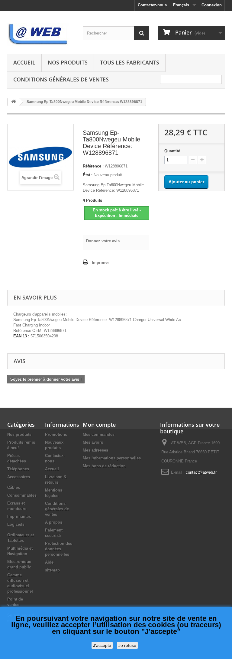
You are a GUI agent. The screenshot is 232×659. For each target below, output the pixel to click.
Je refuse (127, 645)
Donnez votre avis (103, 241)
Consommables (22, 495)
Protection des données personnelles (58, 549)
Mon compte (99, 424)
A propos (53, 522)
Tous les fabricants (129, 62)
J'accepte (102, 645)
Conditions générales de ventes (61, 79)
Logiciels (15, 524)
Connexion (211, 5)
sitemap (52, 570)
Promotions (56, 434)
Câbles (13, 487)
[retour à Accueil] (13, 102)
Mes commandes (98, 434)
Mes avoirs (93, 442)
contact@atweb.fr (201, 472)
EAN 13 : (21, 336)
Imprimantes (19, 516)
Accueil (24, 62)
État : (87, 175)
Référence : (93, 166)
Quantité (172, 151)
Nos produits (68, 62)
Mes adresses (95, 450)
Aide (49, 562)
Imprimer (100, 262)
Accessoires (18, 477)
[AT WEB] (40, 34)
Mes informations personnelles (112, 458)
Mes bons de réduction (104, 466)
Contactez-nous (152, 5)
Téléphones (18, 469)
